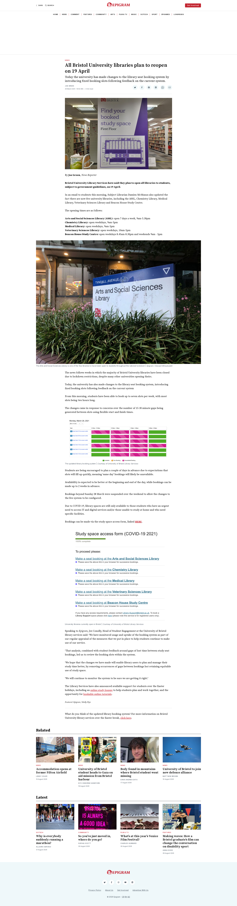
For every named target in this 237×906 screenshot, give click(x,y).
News (64, 14)
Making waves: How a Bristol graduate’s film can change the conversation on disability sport (181, 841)
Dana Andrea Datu (129, 780)
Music (134, 14)
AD (129, 897)
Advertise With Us (140, 890)
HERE (138, 521)
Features (87, 14)
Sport (155, 14)
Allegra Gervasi (43, 847)
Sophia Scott (84, 843)
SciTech (144, 14)
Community (101, 14)
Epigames (165, 14)
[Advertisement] (118, 36)
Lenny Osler (41, 776)
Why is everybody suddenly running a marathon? (49, 839)
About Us (109, 890)
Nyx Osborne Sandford (89, 783)
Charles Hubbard (128, 843)
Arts (112, 14)
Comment (75, 14)
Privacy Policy (95, 890)
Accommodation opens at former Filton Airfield (53, 770)
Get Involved (193, 5)
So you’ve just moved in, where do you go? (94, 838)
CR (123, 897)
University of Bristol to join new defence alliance (182, 770)
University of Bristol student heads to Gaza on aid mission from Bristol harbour (95, 774)
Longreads (179, 14)
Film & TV (123, 14)
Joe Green (69, 86)
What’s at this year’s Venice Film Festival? (139, 838)
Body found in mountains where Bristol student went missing (139, 772)
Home (55, 14)
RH (126, 897)
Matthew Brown (170, 776)
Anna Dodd (168, 850)
